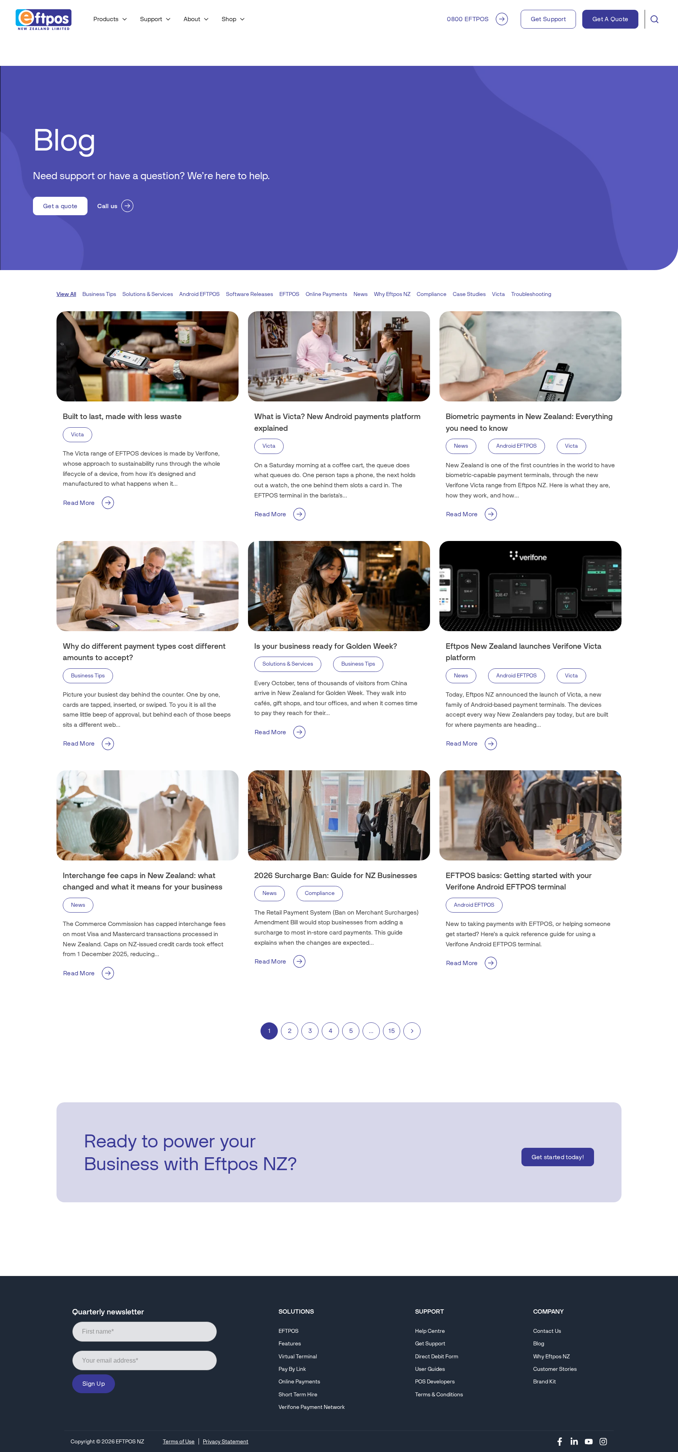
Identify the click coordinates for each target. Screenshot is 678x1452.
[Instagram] (603, 1441)
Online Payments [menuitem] (299, 1381)
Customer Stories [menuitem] (555, 1369)
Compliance (432, 294)
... (371, 1031)
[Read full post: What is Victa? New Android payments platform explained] (339, 356)
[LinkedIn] (574, 1441)
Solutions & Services (147, 294)
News (361, 294)
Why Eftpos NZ (392, 294)
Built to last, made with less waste (122, 416)
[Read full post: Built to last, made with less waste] (147, 356)
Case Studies (469, 294)
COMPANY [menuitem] (548, 1311)
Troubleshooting (531, 294)
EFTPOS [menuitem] (289, 1331)
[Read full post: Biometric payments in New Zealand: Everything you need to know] (530, 356)
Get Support (548, 19)
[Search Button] (654, 19)
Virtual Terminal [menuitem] (298, 1356)
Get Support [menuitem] (430, 1343)
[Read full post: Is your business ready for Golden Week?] (339, 586)
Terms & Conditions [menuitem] (439, 1394)
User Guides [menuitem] (430, 1369)
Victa (498, 294)
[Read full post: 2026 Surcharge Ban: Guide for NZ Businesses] (339, 815)
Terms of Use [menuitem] (179, 1441)
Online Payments (326, 294)
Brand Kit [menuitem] (544, 1381)
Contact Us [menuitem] (547, 1331)
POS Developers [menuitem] (435, 1381)
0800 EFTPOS (467, 19)
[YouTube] (589, 1441)
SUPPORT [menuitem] (429, 1311)
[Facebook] (560, 1441)
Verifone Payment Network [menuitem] (312, 1407)
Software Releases (249, 294)
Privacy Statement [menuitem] (225, 1441)
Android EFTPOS (199, 294)
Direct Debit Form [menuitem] (436, 1356)
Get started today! (558, 1157)
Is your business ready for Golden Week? (325, 646)
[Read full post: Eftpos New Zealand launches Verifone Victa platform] (530, 586)
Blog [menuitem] (538, 1343)
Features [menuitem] (290, 1343)
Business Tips (99, 294)
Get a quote (60, 206)
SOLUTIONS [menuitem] (296, 1311)
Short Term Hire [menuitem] (298, 1394)
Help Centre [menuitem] (430, 1331)
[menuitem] (110, 19)
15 (391, 1031)
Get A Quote (610, 19)
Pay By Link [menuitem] (292, 1369)
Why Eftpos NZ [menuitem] (551, 1356)
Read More (79, 502)
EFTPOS (289, 294)
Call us (107, 206)
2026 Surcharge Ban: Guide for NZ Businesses (335, 875)
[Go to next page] (412, 1031)
